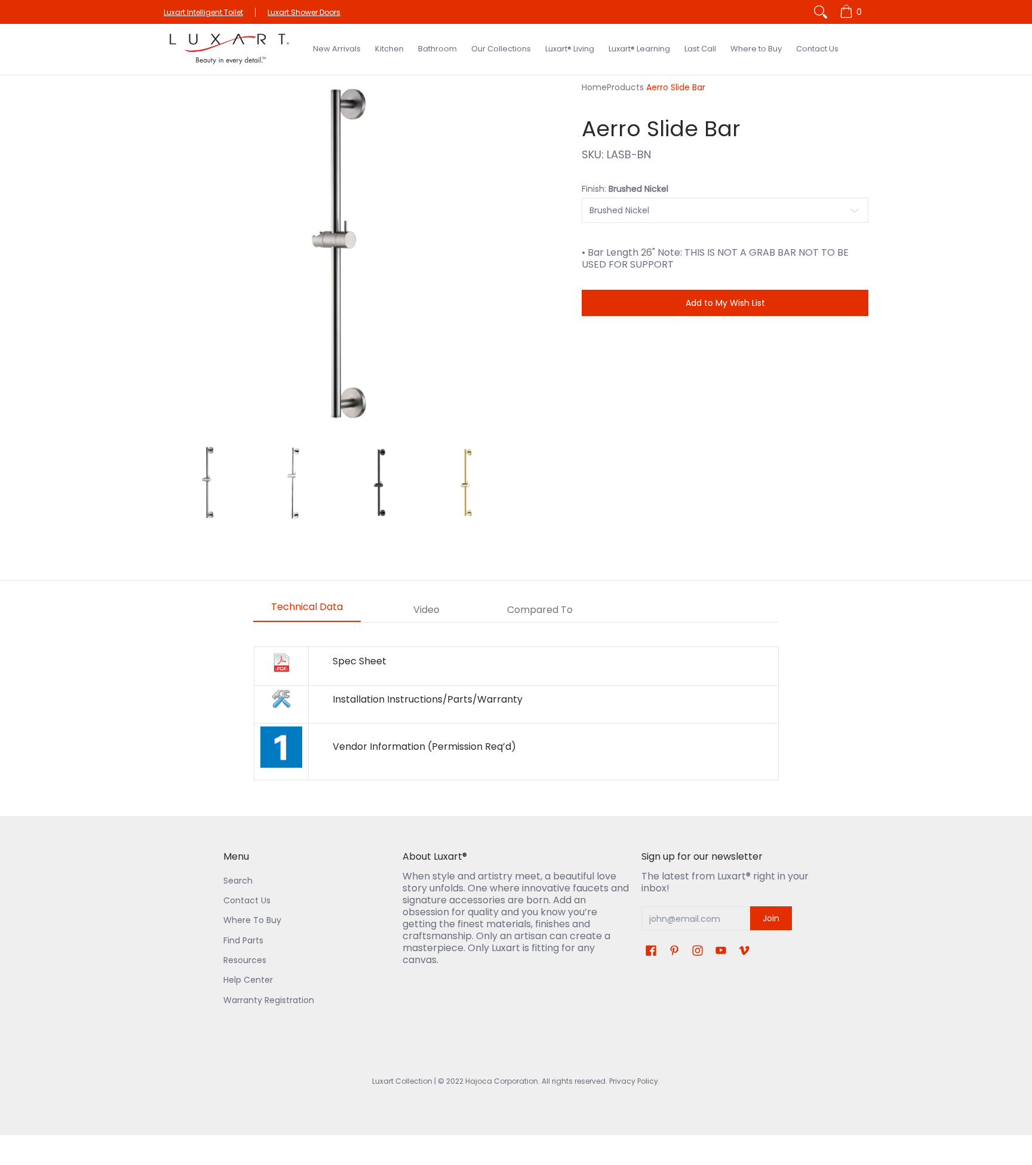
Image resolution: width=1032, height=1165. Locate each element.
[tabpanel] (516, 713)
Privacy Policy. (633, 1081)
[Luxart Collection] (229, 49)
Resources (244, 960)
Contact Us (247, 900)
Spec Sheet (359, 661)
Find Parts (243, 940)
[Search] (820, 12)
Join (771, 918)
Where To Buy (252, 920)
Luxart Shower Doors (304, 12)
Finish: (625, 189)
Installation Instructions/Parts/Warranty (428, 699)
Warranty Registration (268, 1000)
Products (625, 87)
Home (594, 87)
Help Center (248, 980)
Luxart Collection (402, 1081)
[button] (651, 950)
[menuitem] (852, 12)
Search (238, 881)
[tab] (307, 610)
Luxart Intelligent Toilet (203, 12)
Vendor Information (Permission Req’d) (424, 746)
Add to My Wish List (725, 303)
